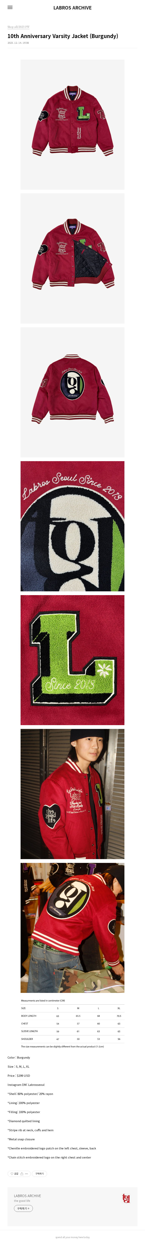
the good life (22, 1201)
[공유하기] (21, 1174)
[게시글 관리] (26, 1174)
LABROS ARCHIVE (72, 7)
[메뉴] (10, 7)
